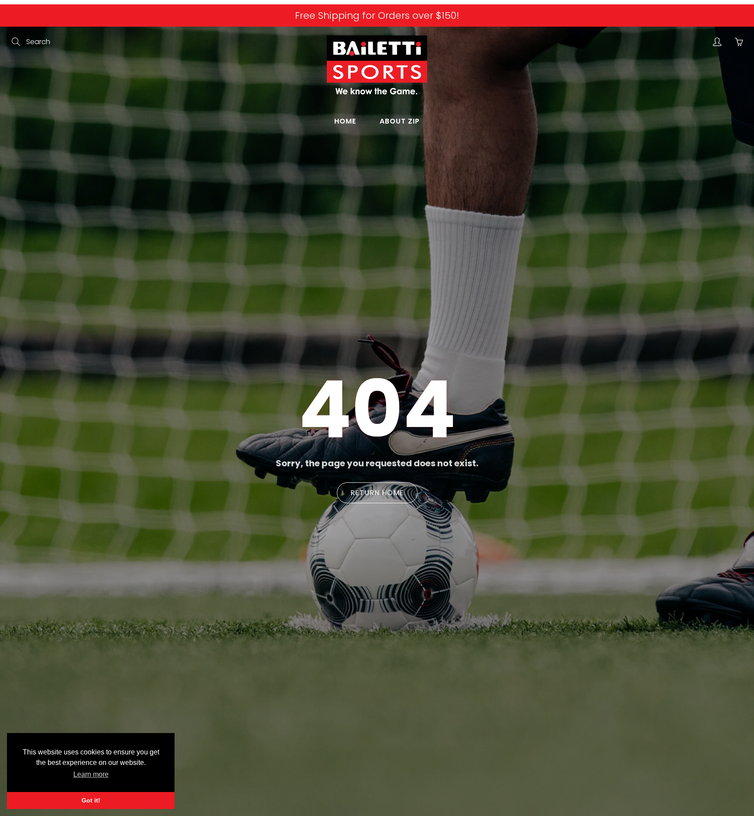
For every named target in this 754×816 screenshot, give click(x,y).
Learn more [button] (91, 774)
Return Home (377, 493)
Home (345, 121)
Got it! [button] (91, 800)
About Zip (400, 121)
